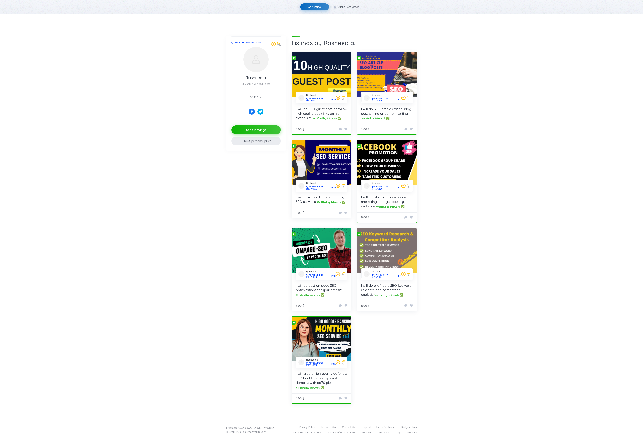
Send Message (256, 130)
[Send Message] (340, 129)
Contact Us (348, 427)
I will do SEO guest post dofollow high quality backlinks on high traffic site (321, 113)
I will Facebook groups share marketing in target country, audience (383, 201)
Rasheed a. (312, 95)
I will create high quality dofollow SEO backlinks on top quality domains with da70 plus (321, 378)
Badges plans (409, 427)
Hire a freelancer (386, 427)
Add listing (314, 7)
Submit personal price (256, 141)
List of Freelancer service (306, 432)
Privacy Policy (307, 427)
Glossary (412, 432)
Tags (398, 432)
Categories (383, 432)
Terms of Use (328, 427)
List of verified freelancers (341, 432)
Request (366, 427)
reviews (367, 432)
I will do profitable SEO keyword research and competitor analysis (386, 290)
